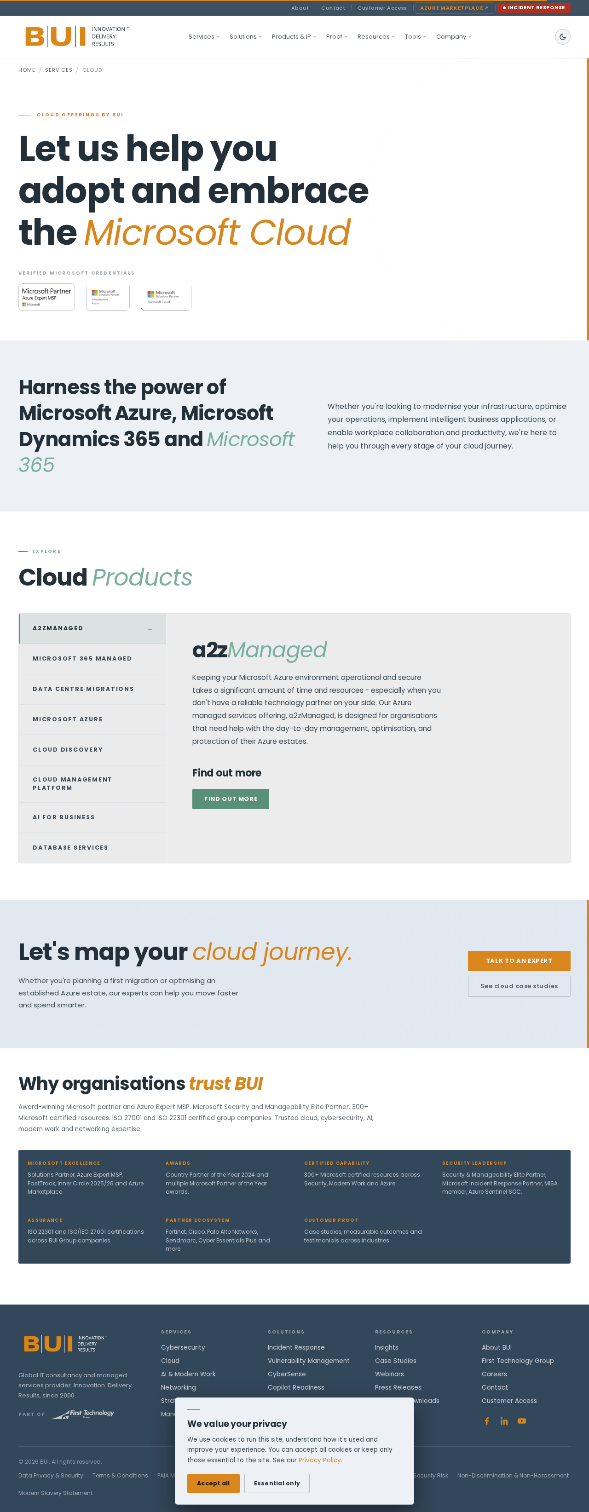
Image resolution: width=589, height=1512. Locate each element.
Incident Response (537, 7)
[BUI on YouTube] (522, 1421)
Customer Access (382, 7)
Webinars (389, 1374)
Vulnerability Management (309, 1361)
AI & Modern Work (188, 1374)
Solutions (243, 36)
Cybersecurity (183, 1347)
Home (26, 70)
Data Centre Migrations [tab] (92, 689)
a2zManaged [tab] (93, 628)
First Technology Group (518, 1361)
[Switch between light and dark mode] (563, 37)
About (300, 7)
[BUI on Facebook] (487, 1421)
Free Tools (391, 1414)
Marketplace (454, 7)
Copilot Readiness (296, 1387)
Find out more (230, 798)
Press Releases (398, 1387)
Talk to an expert (519, 960)
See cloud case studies (519, 986)
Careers (494, 1374)
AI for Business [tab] (92, 817)
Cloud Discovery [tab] (92, 749)
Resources (374, 36)
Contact (333, 7)
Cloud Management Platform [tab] (92, 784)
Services (201, 36)
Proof (334, 36)
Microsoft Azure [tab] (92, 719)
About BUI (497, 1347)
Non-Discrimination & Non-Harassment (513, 1475)
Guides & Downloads (407, 1401)
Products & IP (291, 36)
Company (451, 36)
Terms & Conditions (120, 1475)
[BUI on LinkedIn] (504, 1421)
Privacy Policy (320, 1460)
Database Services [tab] (92, 847)
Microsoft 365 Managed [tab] (92, 658)
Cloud (170, 1361)
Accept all (213, 1483)
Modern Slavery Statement (55, 1493)
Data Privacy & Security (50, 1475)
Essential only (277, 1483)
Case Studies (395, 1361)
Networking (178, 1387)
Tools (413, 36)
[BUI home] (92, 36)
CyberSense (287, 1374)
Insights (386, 1347)
